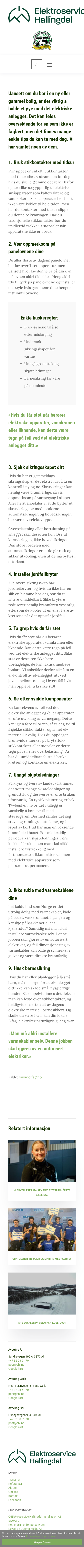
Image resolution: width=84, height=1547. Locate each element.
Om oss (13, 1492)
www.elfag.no (30, 1077)
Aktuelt (12, 1488)
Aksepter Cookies (41, 1542)
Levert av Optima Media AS (25, 1529)
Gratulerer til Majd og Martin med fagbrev (42, 1258)
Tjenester (14, 1479)
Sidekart (13, 1520)
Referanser (15, 1484)
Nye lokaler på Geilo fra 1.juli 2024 (42, 1322)
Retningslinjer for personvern (26, 1525)
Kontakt (13, 1496)
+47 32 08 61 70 (18, 1360)
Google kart (15, 1369)
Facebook (14, 1500)
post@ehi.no (16, 1364)
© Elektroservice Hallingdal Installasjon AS (34, 1516)
